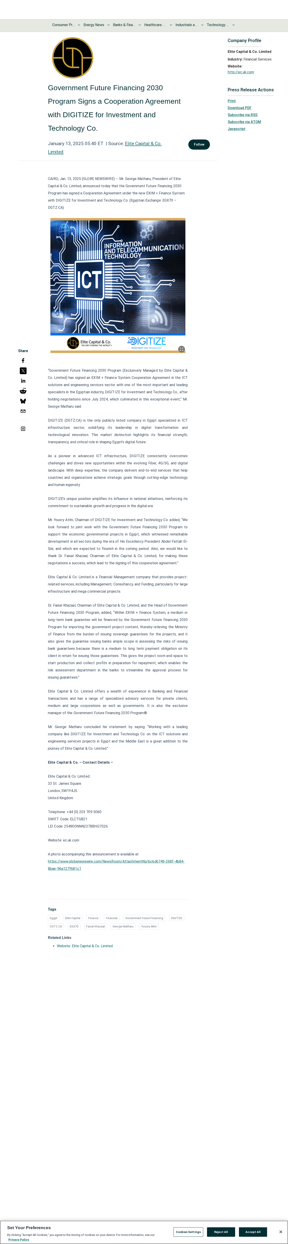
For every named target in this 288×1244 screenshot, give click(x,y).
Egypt (53, 918)
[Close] (281, 1232)
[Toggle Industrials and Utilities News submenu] (202, 25)
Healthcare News (155, 25)
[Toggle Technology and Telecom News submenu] (233, 25)
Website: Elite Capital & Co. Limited (85, 946)
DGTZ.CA (56, 926)
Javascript (236, 129)
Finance (93, 918)
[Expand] (181, 349)
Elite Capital (72, 918)
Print (232, 101)
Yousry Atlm (149, 926)
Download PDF (240, 108)
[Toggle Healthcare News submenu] (171, 25)
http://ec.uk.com (241, 72)
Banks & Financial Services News (124, 25)
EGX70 (74, 926)
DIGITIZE (176, 918)
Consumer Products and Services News (63, 25)
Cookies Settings (188, 1232)
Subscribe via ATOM (244, 122)
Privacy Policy (18, 1239)
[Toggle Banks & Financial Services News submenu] (139, 25)
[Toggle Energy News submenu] (108, 25)
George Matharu (122, 926)
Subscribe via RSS (242, 115)
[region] (144, 1232)
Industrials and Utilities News (187, 25)
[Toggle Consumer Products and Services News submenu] (79, 25)
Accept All (253, 1232)
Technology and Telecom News (218, 25)
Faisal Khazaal (95, 926)
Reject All (221, 1232)
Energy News (93, 25)
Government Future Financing (144, 918)
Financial (111, 918)
